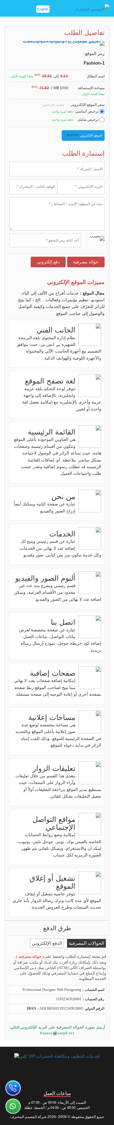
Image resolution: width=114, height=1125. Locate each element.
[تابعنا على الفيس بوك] (95, 1076)
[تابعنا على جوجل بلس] (38, 1076)
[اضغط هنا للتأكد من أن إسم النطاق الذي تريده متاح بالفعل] (71, 76)
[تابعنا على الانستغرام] (57, 1076)
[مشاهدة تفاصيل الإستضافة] (71, 88)
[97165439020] (13, 1088)
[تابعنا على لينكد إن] (19, 1076)
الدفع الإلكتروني (47, 943)
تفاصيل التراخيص (54, 104)
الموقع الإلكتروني (84, 135)
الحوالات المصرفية (86, 943)
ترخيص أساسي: (86, 111)
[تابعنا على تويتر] (76, 1076)
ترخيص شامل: (88, 119)
